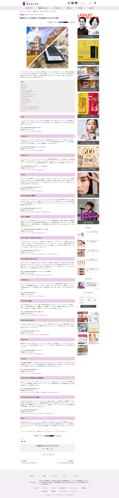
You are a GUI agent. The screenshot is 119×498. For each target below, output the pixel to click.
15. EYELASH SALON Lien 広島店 (29, 108)
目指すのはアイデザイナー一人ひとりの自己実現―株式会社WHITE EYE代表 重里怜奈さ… (92, 284)
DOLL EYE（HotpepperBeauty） (36, 169)
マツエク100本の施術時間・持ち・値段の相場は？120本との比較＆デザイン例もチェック (92, 270)
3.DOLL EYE (24, 87)
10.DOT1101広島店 (26, 99)
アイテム (80, 8)
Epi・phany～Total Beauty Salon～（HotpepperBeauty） (43, 254)
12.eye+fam (24, 103)
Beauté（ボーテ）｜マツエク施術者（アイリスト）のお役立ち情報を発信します (60, 494)
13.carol (24, 105)
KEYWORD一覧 (63, 488)
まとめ (23, 110)
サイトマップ (74, 491)
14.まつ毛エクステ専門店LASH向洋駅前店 (30, 107)
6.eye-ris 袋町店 (25, 92)
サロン (22, 14)
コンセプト (36, 488)
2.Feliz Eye (24, 85)
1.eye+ (23, 83)
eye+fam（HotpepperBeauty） (36, 354)
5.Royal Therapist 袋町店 (27, 91)
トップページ (28, 8)
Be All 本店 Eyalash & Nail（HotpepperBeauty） (40, 275)
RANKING (88, 228)
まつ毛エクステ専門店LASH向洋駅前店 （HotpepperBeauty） (43, 392)
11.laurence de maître (27, 101)
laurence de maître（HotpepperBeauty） (39, 334)
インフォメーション (74, 488)
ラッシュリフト (90, 297)
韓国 (95, 300)
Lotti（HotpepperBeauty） (35, 190)
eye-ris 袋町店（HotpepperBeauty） (37, 233)
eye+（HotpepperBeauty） (35, 131)
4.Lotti (23, 89)
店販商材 (89, 300)
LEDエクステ (82, 300)
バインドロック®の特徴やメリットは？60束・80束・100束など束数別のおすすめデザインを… (92, 251)
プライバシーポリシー (63, 491)
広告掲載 (53, 491)
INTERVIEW (88, 279)
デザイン (69, 8)
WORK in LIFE (82, 302)
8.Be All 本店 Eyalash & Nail (28, 96)
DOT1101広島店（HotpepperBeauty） (38, 315)
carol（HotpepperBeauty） (35, 373)
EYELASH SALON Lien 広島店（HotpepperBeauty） (41, 413)
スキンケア (82, 297)
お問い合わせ (45, 491)
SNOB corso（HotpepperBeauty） (37, 296)
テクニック (57, 8)
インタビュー (96, 288)
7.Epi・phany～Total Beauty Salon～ (30, 94)
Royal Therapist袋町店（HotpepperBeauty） (39, 212)
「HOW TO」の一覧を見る (47, 454)
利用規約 (83, 488)
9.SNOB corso (25, 98)
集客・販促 (23, 441)
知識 (44, 476)
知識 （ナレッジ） (43, 8)
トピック (91, 8)
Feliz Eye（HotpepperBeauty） (36, 150)
